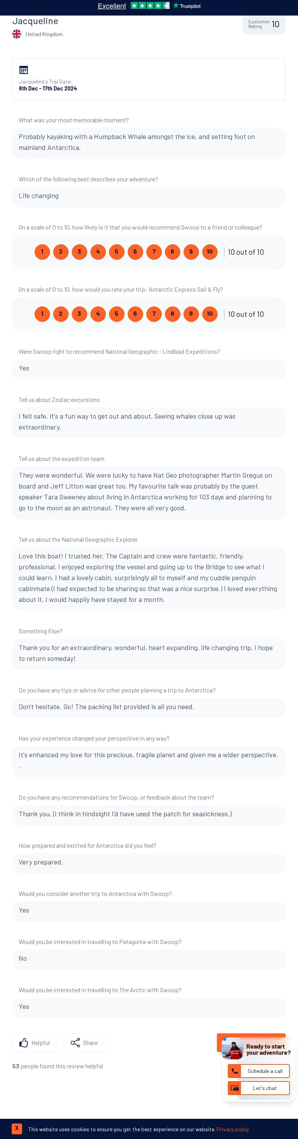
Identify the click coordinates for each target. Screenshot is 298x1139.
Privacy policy (233, 1129)
